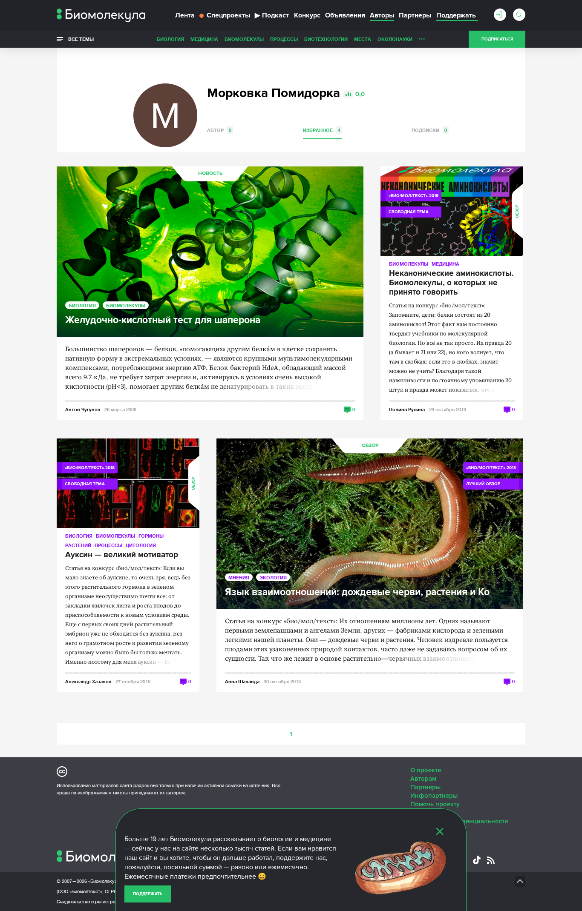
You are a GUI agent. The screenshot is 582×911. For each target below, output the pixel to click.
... (422, 37)
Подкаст (272, 15)
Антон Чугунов (82, 409)
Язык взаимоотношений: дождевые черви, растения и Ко (357, 592)
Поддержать (147, 894)
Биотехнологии (326, 39)
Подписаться (497, 39)
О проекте (425, 770)
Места (362, 39)
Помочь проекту (435, 804)
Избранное (321, 130)
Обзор (517, 211)
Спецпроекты (228, 15)
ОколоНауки (394, 39)
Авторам (423, 778)
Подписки (429, 130)
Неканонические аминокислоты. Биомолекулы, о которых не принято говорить (451, 283)
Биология (170, 39)
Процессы (284, 39)
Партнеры (415, 15)
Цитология (141, 545)
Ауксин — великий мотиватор (121, 555)
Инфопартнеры (434, 795)
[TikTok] (477, 860)
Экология (273, 577)
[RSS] (491, 860)
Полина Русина (407, 409)
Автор (219, 130)
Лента (185, 15)
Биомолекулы (244, 39)
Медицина (204, 39)
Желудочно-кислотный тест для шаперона (162, 320)
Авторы (382, 15)
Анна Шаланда (242, 681)
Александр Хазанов (88, 681)
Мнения (238, 577)
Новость (210, 173)
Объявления (345, 15)
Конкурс (307, 15)
